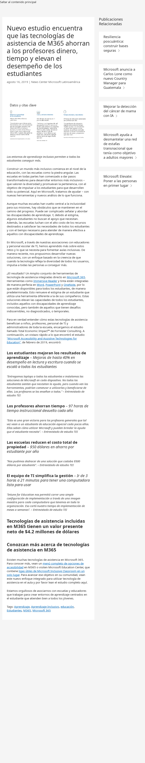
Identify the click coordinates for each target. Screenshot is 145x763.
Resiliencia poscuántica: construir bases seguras (115, 43)
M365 (27, 610)
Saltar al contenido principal (18, 2)
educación (67, 606)
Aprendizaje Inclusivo (45, 606)
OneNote (69, 285)
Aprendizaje (22, 606)
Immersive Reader (45, 281)
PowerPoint (53, 285)
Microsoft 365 (76, 277)
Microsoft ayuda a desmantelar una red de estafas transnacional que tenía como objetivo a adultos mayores (120, 146)
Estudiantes (14, 610)
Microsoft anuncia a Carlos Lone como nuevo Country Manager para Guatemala (119, 78)
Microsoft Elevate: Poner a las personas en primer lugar (120, 181)
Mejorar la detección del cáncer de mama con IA (119, 111)
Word (40, 285)
